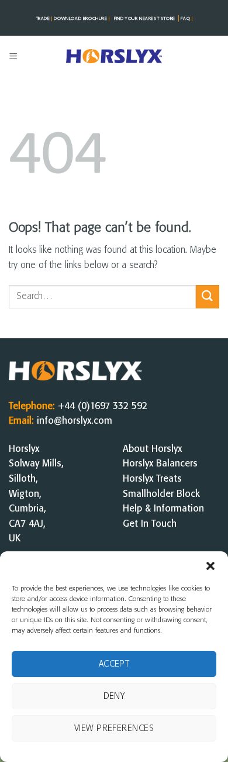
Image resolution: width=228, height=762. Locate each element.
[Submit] (207, 296)
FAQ (186, 18)
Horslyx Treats (152, 479)
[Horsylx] (114, 56)
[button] (210, 566)
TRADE (44, 18)
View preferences (114, 728)
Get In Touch (150, 524)
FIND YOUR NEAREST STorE (144, 18)
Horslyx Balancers (160, 464)
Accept (114, 664)
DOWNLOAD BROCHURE (81, 18)
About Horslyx (152, 449)
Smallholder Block (161, 494)
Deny (114, 696)
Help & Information (163, 509)
